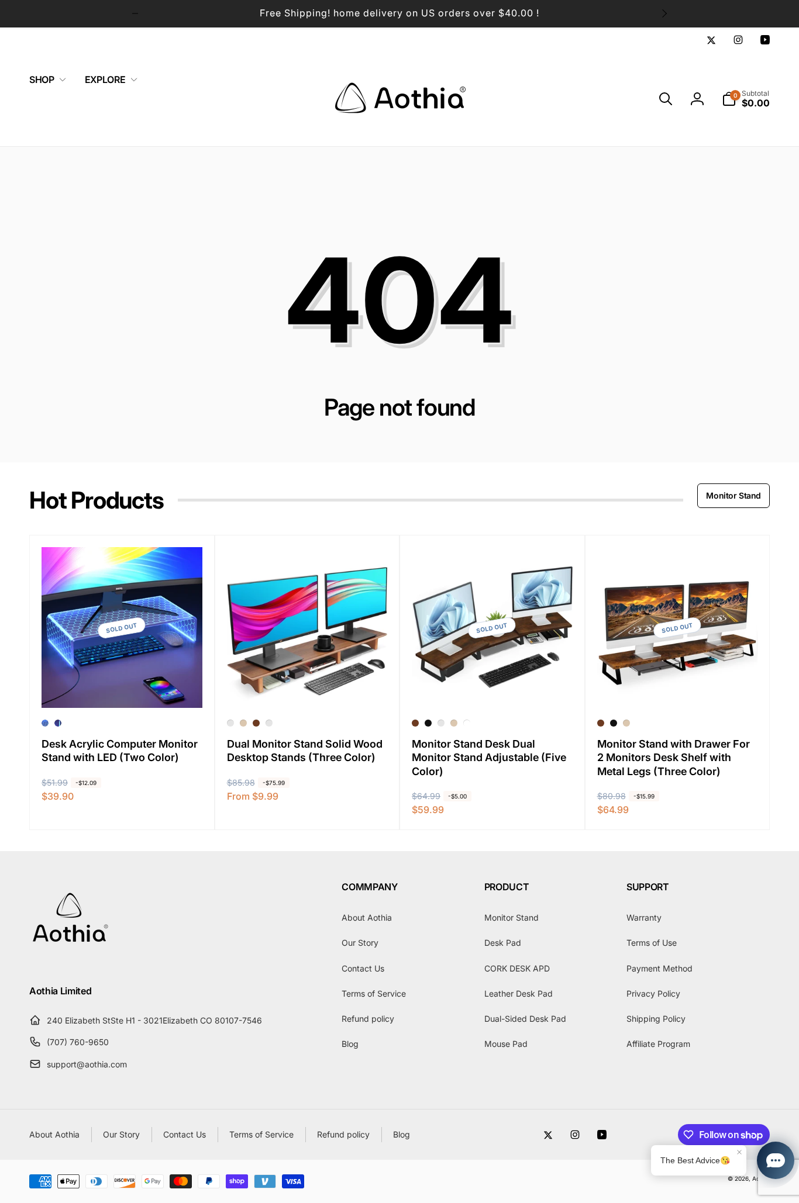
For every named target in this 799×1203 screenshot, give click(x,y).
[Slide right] (664, 13)
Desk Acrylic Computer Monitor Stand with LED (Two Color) (120, 750)
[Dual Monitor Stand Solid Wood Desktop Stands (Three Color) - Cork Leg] (269, 723)
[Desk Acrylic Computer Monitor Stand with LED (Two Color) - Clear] (57, 723)
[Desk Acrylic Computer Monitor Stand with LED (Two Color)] (122, 686)
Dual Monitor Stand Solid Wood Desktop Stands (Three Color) (305, 750)
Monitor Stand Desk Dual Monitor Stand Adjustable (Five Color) (489, 757)
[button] (45, 80)
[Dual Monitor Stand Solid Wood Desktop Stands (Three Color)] (308, 686)
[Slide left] (135, 13)
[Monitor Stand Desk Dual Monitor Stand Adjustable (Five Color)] (492, 686)
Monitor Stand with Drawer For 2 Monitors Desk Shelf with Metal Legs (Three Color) (673, 757)
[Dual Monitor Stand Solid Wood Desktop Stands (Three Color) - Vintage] (256, 723)
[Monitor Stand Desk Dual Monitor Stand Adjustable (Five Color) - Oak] (453, 723)
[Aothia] (70, 960)
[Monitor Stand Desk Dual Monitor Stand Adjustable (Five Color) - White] (466, 723)
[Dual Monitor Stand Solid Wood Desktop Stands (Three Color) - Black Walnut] (230, 723)
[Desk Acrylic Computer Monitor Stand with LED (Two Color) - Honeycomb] (45, 723)
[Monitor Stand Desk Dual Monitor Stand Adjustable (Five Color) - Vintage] (415, 723)
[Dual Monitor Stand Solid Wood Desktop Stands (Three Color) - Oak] (243, 723)
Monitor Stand (733, 495)
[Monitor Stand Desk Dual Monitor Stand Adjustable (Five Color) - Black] (428, 723)
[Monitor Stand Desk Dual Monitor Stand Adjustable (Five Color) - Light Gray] (441, 723)
